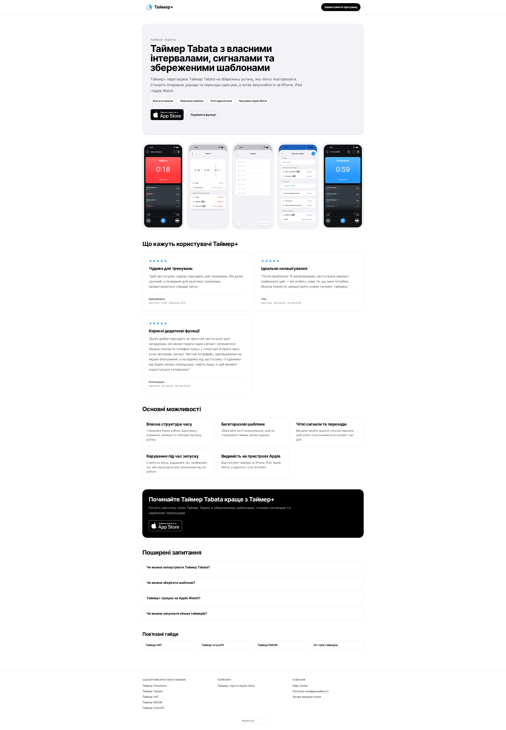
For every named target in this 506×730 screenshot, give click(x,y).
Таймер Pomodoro (154, 685)
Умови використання (307, 696)
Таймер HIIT (154, 645)
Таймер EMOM (268, 645)
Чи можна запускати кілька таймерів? (176, 613)
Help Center (300, 685)
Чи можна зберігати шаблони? (170, 583)
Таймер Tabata (152, 691)
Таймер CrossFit (213, 645)
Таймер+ (163, 6)
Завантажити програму (340, 7)
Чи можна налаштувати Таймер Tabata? (178, 567)
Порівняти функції (203, 114)
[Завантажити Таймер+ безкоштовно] (167, 115)
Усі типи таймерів (325, 645)
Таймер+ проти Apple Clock (236, 685)
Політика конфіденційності (311, 691)
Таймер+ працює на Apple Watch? (173, 598)
